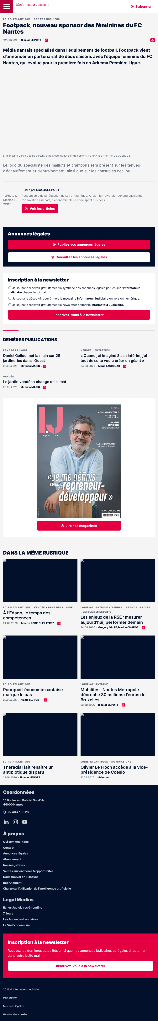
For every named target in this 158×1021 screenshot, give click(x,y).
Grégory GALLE (107, 627)
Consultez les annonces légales (81, 257)
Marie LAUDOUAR (109, 365)
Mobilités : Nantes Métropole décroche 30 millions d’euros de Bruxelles (113, 694)
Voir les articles (42, 208)
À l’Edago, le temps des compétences (26, 615)
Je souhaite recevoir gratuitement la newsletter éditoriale (68, 305)
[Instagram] (15, 822)
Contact (8, 847)
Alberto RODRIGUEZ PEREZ (37, 623)
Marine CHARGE (128, 627)
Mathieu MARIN (30, 365)
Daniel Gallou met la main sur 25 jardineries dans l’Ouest (31, 358)
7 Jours (8, 913)
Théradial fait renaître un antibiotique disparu (28, 770)
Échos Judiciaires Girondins (22, 907)
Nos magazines (14, 865)
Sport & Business (47, 19)
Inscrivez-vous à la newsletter (79, 315)
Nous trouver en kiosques (20, 877)
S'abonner (143, 6)
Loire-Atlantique (16, 19)
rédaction (103, 777)
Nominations (121, 761)
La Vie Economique (16, 925)
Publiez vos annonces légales (81, 244)
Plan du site (10, 997)
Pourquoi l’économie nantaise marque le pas (33, 692)
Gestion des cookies (15, 1014)
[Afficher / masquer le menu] (6, 6)
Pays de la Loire (15, 350)
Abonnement (12, 859)
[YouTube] (25, 822)
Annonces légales (15, 853)
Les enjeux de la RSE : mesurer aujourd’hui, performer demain (112, 620)
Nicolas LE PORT (31, 39)
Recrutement (12, 883)
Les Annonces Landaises (20, 919)
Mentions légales (13, 1006)
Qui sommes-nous (16, 842)
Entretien (102, 350)
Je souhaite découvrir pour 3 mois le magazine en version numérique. (76, 298)
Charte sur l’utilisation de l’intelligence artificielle (37, 888)
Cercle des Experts (97, 611)
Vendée (86, 350)
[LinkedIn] (6, 822)
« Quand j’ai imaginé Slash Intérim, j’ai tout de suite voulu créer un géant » (114, 358)
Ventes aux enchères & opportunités (28, 871)
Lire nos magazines (81, 526)
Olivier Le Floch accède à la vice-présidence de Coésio (114, 770)
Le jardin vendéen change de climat (34, 382)
